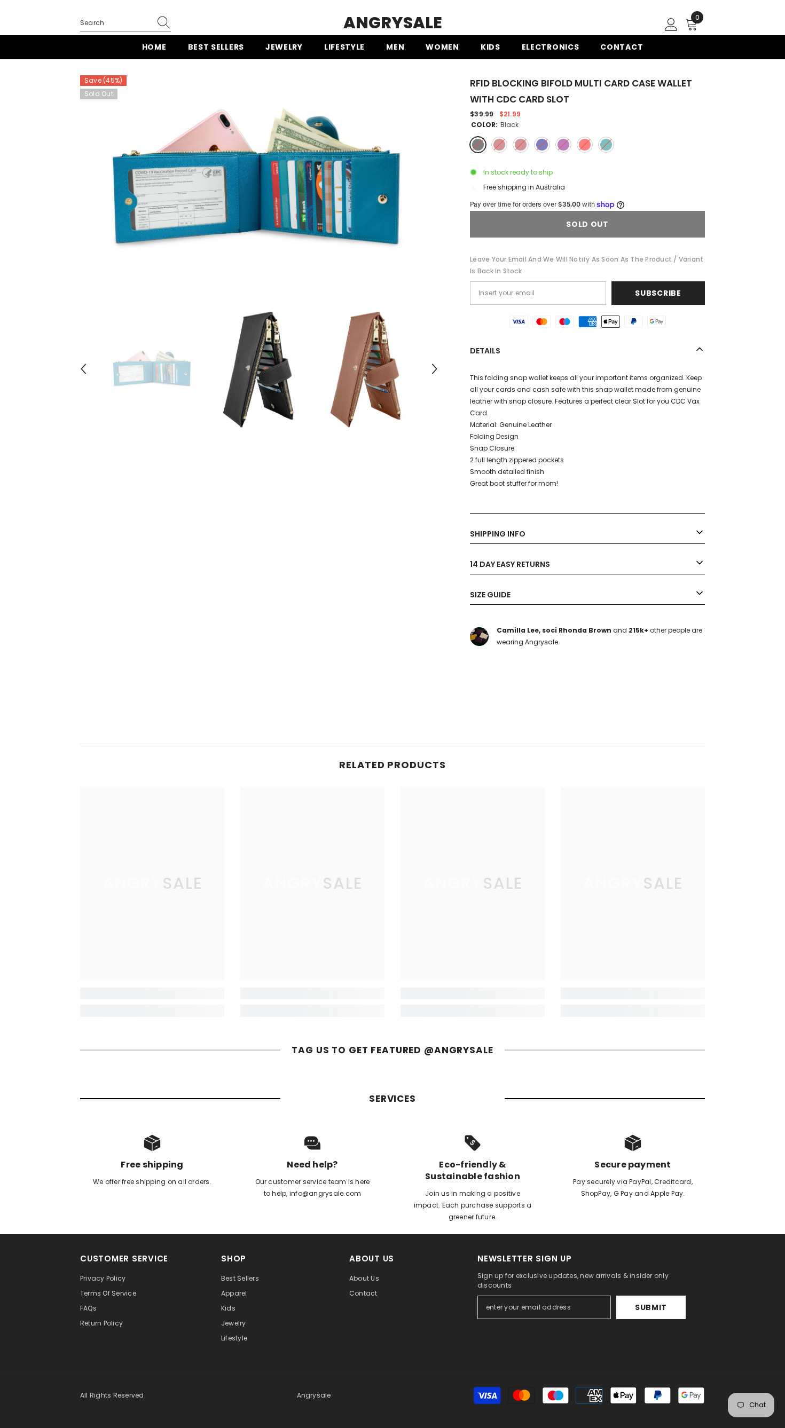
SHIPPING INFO (497, 533)
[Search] (125, 23)
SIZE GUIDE (490, 594)
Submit (651, 1307)
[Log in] (671, 25)
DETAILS (485, 350)
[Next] (435, 369)
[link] (152, 993)
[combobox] (115, 23)
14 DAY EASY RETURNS (510, 564)
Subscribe (658, 293)
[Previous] (83, 369)
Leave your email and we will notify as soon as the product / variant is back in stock (586, 265)
